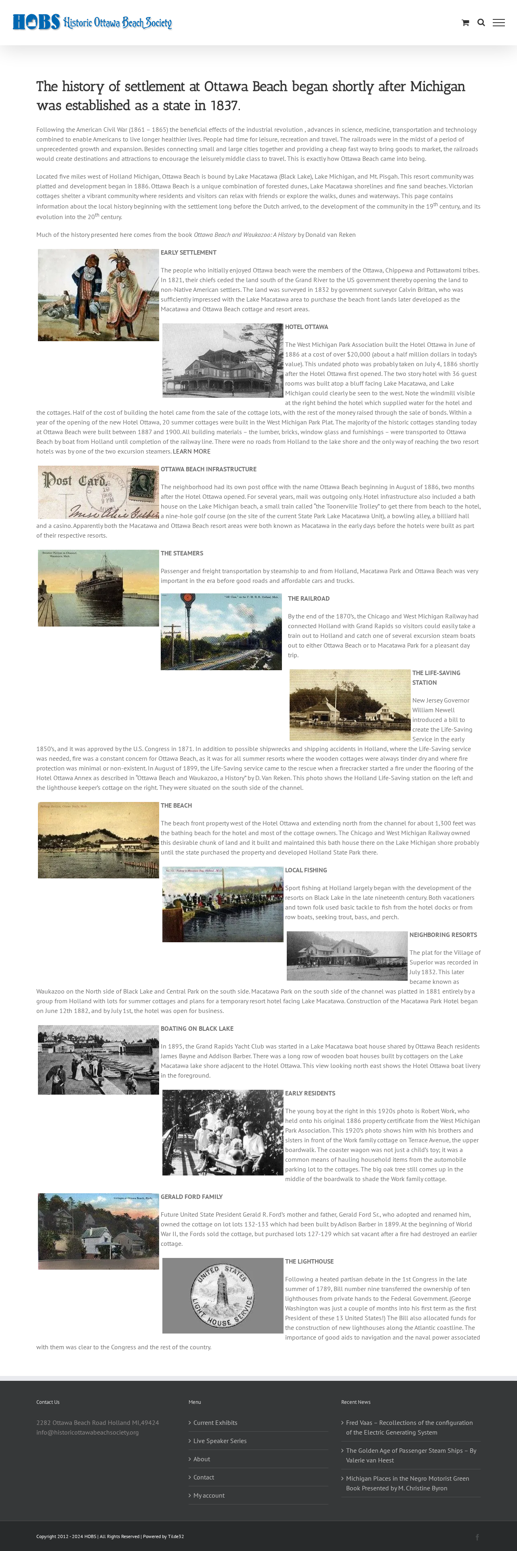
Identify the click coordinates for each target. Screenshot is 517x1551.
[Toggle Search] (481, 22)
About (201, 1459)
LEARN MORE (192, 451)
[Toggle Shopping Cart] (465, 22)
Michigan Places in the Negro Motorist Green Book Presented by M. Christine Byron (407, 1483)
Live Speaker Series (220, 1441)
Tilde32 (176, 1536)
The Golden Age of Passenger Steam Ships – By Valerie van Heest (411, 1455)
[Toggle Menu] (499, 22)
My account (209, 1495)
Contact (203, 1477)
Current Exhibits (215, 1422)
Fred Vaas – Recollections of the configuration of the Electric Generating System (409, 1427)
